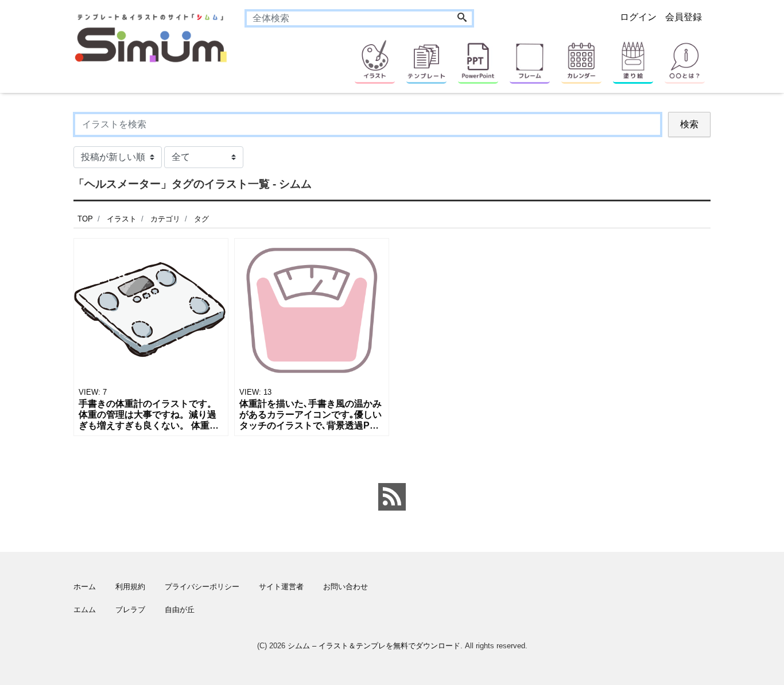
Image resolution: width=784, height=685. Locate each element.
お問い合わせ (345, 586)
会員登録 (683, 17)
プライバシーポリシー (202, 586)
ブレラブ (130, 609)
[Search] (462, 18)
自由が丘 (180, 609)
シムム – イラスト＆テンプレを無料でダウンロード (374, 645)
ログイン (638, 17)
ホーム (84, 586)
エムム (84, 609)
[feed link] (392, 497)
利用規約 (130, 586)
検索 (689, 124)
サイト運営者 (281, 586)
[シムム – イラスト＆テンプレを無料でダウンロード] (150, 37)
